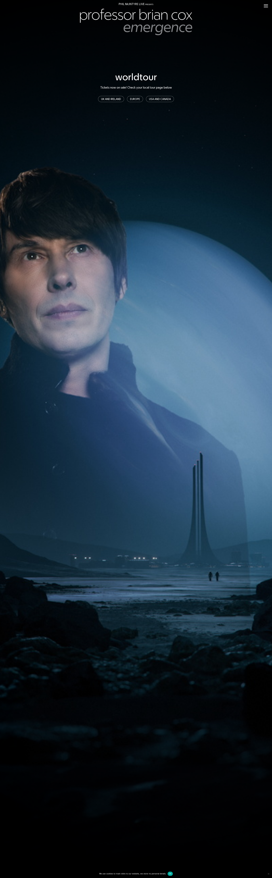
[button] (266, 6)
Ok (170, 873)
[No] (268, 873)
